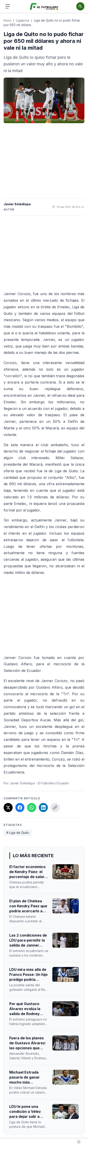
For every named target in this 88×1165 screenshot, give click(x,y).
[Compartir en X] (8, 807)
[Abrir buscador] (80, 6)
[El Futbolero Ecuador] (44, 6)
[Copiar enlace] (55, 807)
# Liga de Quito (17, 833)
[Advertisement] (44, 160)
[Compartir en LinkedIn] (43, 807)
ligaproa (22, 20)
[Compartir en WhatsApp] (31, 807)
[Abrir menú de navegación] (8, 6)
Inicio (7, 20)
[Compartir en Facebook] (19, 807)
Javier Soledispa (17, 204)
